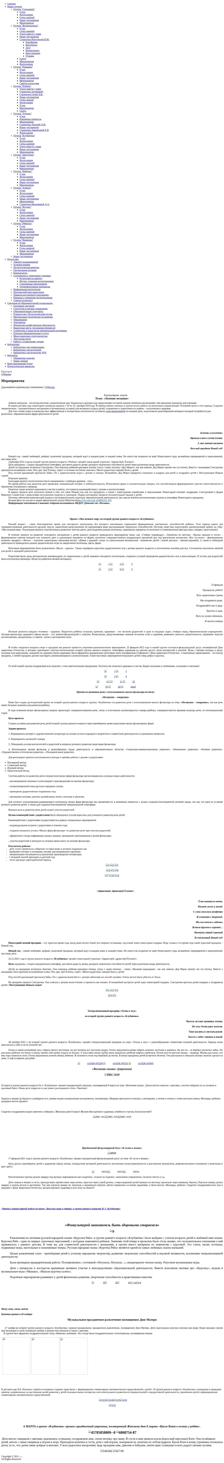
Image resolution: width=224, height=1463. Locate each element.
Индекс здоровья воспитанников (37, 281)
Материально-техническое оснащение (33, 317)
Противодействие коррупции (28, 292)
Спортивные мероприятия (33, 284)
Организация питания (24, 270)
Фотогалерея (26, 14)
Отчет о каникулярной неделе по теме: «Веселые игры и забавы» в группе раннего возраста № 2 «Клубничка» (61, 1208)
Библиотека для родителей (27, 350)
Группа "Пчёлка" (22, 86)
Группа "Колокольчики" (25, 25)
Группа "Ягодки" (22, 207)
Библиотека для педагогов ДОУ (29, 352)
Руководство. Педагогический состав (32, 314)
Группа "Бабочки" (22, 171)
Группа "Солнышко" (24, 9)
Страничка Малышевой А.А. (35, 204)
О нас (22, 12)
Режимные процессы (30, 119)
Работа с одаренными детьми (28, 341)
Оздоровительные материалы (35, 286)
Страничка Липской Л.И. (33, 124)
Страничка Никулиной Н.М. (34, 39)
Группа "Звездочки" (23, 155)
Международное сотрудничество (30, 336)
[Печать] (50, 387)
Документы (19, 322)
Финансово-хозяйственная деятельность (34, 325)
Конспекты (31, 45)
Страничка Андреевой (31, 91)
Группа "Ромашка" (23, 67)
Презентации (32, 50)
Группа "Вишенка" (23, 240)
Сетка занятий (27, 17)
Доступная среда (22, 339)
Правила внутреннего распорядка (31, 295)
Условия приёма (21, 264)
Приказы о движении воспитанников (32, 297)
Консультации (33, 53)
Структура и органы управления (30, 308)
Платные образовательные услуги (31, 333)
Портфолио (31, 42)
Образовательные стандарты (28, 311)
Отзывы (30, 56)
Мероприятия (27, 23)
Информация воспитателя (26, 289)
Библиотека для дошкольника (28, 347)
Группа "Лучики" (22, 113)
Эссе (28, 47)
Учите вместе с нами (30, 34)
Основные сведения (23, 306)
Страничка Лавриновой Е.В (34, 130)
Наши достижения (29, 20)
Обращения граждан (24, 358)
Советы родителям (29, 83)
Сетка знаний (27, 100)
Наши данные (20, 361)
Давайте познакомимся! (25, 262)
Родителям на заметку (31, 278)
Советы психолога (23, 300)
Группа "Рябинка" (22, 223)
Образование (20, 319)
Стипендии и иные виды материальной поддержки (40, 330)
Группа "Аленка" (22, 187)
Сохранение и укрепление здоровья (32, 275)
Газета (23, 58)
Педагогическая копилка (26, 267)
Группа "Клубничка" (24, 135)
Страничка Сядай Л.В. (31, 94)
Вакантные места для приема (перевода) (34, 328)
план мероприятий (115, 411)
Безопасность (20, 273)
